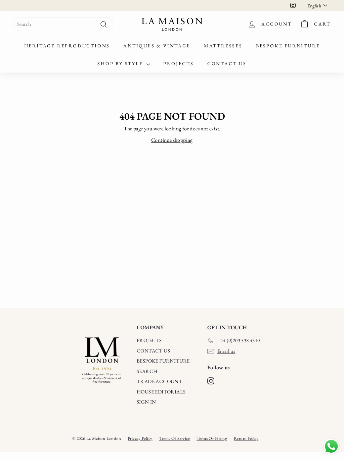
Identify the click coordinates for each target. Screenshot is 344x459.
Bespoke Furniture (288, 46)
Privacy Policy (140, 438)
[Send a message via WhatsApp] (331, 446)
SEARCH (147, 371)
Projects (178, 63)
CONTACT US (153, 350)
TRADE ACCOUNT (159, 381)
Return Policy (246, 438)
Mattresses (223, 46)
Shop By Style (121, 63)
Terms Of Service (174, 438)
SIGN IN (146, 402)
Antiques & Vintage (156, 46)
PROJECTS (149, 340)
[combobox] (63, 24)
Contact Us (227, 63)
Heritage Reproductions (67, 46)
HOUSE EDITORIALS (161, 391)
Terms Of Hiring (212, 438)
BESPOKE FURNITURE (163, 361)
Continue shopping (172, 139)
